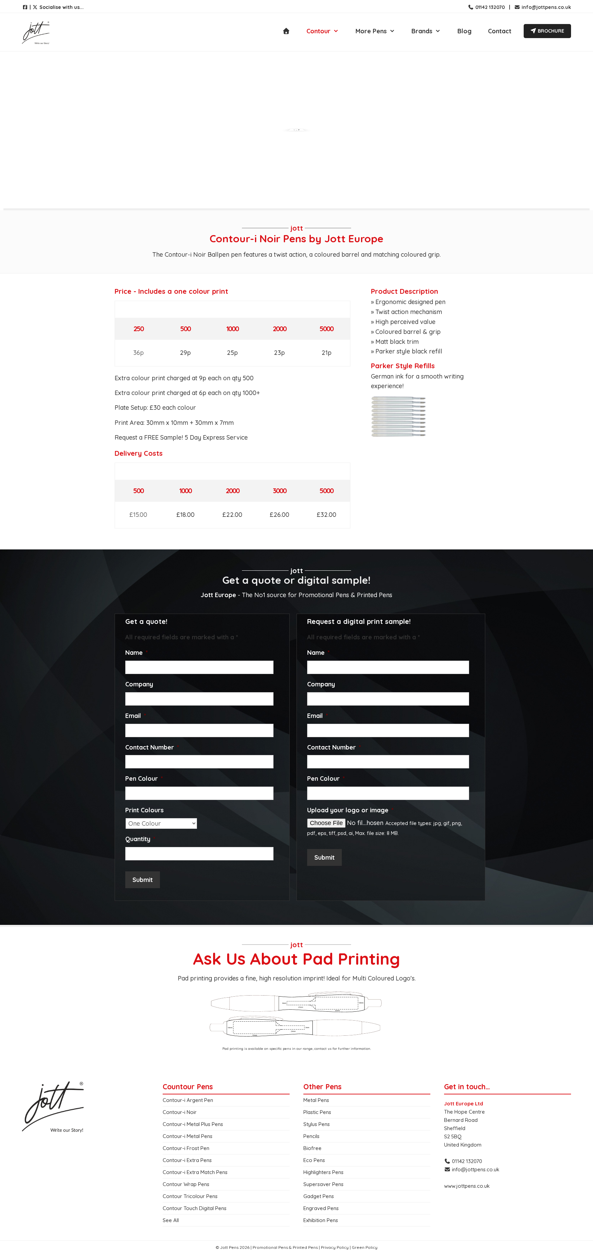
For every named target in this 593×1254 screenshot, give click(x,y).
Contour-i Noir (180, 1112)
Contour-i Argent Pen (188, 1100)
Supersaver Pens (323, 1184)
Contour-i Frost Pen (186, 1148)
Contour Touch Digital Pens (194, 1208)
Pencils (311, 1136)
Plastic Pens (317, 1112)
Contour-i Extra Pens (187, 1160)
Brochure (550, 31)
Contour (318, 31)
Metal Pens (316, 1100)
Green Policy (364, 1247)
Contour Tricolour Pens (190, 1196)
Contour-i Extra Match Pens (195, 1172)
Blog (464, 31)
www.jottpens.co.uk (467, 1186)
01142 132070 (489, 7)
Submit (142, 880)
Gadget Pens (318, 1196)
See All (171, 1220)
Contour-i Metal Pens (187, 1136)
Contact (499, 31)
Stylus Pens (316, 1124)
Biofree (312, 1148)
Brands (421, 31)
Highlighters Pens (323, 1172)
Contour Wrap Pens (186, 1184)
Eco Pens (314, 1160)
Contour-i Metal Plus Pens (193, 1124)
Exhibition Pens (320, 1220)
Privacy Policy (335, 1247)
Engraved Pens (321, 1208)
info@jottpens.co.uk (545, 7)
